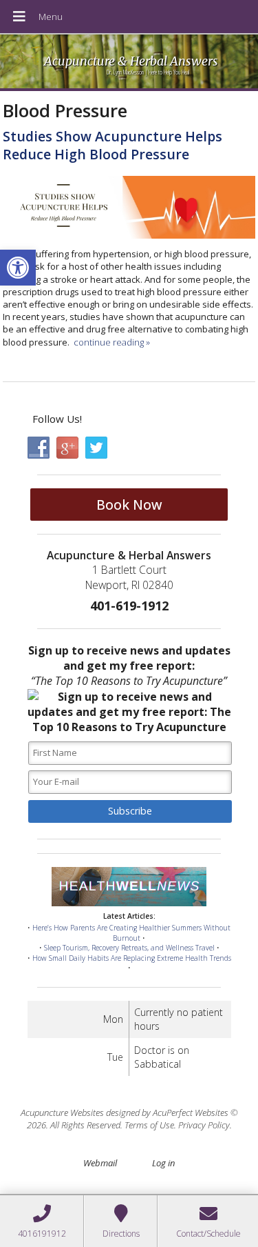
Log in (163, 1163)
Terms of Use (149, 1125)
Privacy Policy (204, 1125)
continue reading (112, 342)
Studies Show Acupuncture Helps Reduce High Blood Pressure (112, 145)
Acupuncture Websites (62, 1112)
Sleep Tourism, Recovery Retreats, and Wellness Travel (129, 947)
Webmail (100, 1163)
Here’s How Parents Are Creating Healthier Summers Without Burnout (131, 933)
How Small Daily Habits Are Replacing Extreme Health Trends (131, 958)
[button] (18, 268)
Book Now (129, 504)
